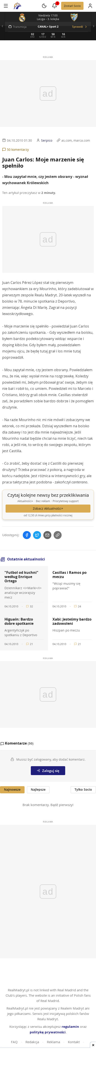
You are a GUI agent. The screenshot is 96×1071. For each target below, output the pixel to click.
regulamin (70, 1026)
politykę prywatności (48, 1032)
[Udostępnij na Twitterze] (37, 535)
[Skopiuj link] (58, 535)
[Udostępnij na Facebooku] (27, 535)
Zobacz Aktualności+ (48, 509)
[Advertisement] (48, 1060)
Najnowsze (12, 789)
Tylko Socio (83, 789)
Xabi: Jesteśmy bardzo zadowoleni (72, 621)
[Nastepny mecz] (93, 26)
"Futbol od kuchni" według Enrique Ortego (21, 576)
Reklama (53, 1042)
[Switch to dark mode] (44, 6)
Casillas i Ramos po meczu (69, 574)
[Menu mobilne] (6, 6)
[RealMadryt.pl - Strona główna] (17, 6)
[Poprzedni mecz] (2, 26)
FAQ (14, 1042)
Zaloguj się (50, 770)
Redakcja (32, 1042)
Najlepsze (38, 789)
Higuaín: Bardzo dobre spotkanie (18, 621)
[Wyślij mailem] (47, 535)
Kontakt (74, 1042)
